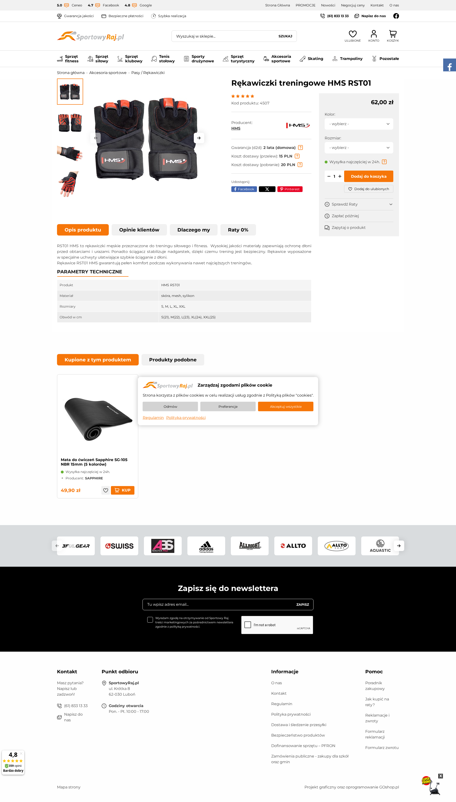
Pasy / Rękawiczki (148, 72)
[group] (147, 138)
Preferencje (228, 406)
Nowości (328, 5)
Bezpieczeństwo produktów (298, 735)
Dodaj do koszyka (369, 176)
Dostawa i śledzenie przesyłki (298, 725)
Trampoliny (351, 58)
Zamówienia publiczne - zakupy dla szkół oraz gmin (309, 759)
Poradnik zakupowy (375, 686)
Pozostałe (389, 58)
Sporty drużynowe (203, 58)
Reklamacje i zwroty (377, 718)
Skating (315, 58)
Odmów (170, 406)
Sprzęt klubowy (133, 58)
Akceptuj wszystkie (286, 406)
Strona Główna (277, 5)
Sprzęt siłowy (101, 58)
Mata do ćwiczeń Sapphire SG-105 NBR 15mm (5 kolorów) (94, 462)
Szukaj (285, 36)
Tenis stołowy (167, 58)
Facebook (246, 189)
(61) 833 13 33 (338, 16)
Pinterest (292, 189)
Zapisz (302, 604)
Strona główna (71, 72)
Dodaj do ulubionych (371, 189)
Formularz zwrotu (382, 747)
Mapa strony (69, 787)
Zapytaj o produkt (349, 227)
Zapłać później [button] (345, 216)
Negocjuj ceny (353, 5)
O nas (394, 5)
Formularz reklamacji (375, 734)
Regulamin (281, 704)
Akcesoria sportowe (281, 58)
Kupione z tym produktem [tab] (98, 360)
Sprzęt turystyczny (243, 58)
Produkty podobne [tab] (173, 360)
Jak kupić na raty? (377, 702)
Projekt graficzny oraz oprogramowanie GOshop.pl (351, 787)
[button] (95, 138)
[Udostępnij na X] (267, 189)
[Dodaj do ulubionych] (105, 490)
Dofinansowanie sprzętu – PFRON (303, 745)
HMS (235, 128)
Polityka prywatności (291, 714)
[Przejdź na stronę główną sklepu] (90, 36)
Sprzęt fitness (72, 58)
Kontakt (377, 5)
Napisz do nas (373, 16)
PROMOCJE (305, 5)
